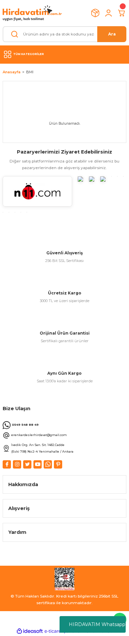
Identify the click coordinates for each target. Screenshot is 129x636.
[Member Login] (108, 13)
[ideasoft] (30, 631)
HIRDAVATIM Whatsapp (97, 624)
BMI (29, 72)
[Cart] (121, 13)
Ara (112, 34)
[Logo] (32, 13)
